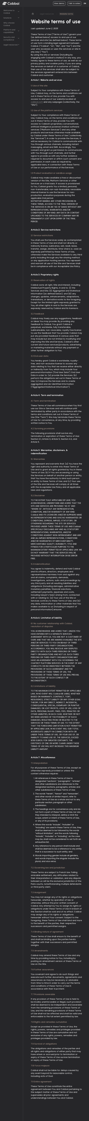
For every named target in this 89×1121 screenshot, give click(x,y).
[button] (85, 3)
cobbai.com (37, 102)
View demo (59, 3)
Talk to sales (74, 3)
